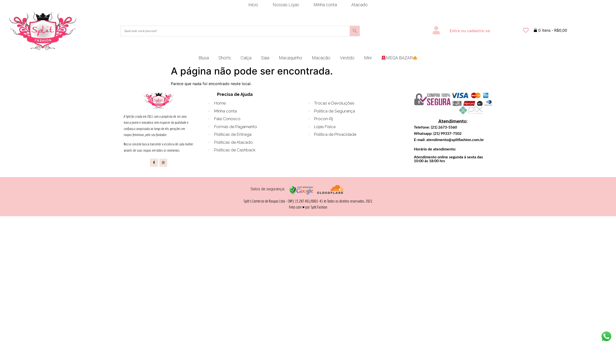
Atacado (359, 4)
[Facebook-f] (154, 163)
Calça (246, 57)
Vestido (347, 57)
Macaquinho (290, 57)
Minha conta (325, 4)
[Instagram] (163, 163)
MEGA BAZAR (399, 57)
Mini (368, 57)
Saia (265, 57)
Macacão (321, 57)
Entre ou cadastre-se (470, 30)
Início (253, 4)
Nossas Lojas (286, 4)
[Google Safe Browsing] (301, 193)
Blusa (204, 57)
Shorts (224, 57)
